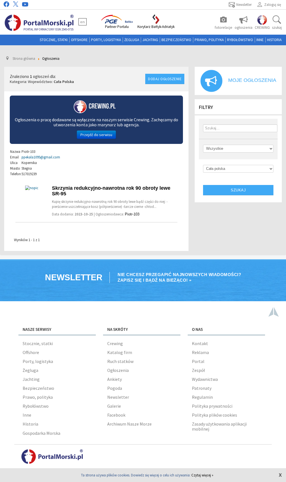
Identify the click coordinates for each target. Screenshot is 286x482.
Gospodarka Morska (41, 433)
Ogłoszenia (118, 370)
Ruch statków (120, 361)
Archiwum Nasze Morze (129, 424)
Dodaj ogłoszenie (165, 79)
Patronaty (201, 388)
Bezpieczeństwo (176, 39)
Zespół (198, 370)
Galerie (114, 406)
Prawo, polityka (209, 39)
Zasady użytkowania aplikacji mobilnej (219, 426)
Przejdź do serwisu (96, 134)
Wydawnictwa (205, 379)
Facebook (116, 415)
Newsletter (118, 397)
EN (82, 22)
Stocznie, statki (54, 39)
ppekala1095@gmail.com (41, 157)
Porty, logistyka (106, 39)
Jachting (150, 39)
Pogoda (114, 388)
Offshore (79, 39)
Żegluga (131, 39)
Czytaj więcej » (202, 475)
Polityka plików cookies (214, 415)
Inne (260, 39)
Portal (198, 361)
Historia (274, 39)
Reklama (200, 352)
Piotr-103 (132, 214)
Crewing (115, 343)
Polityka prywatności (212, 406)
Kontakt (200, 343)
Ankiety (114, 379)
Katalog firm (119, 352)
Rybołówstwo (240, 39)
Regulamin (202, 397)
